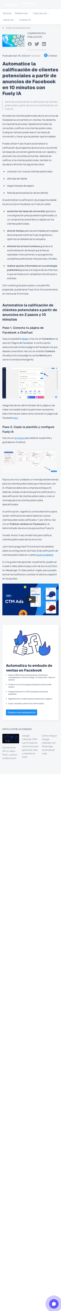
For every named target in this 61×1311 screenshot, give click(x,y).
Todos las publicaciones (18, 27)
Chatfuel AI (25, 19)
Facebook (35, 55)
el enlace (19, 438)
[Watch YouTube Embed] (30, 599)
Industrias (8, 19)
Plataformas (21, 13)
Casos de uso (40, 13)
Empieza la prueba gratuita (21, 712)
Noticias (7, 13)
